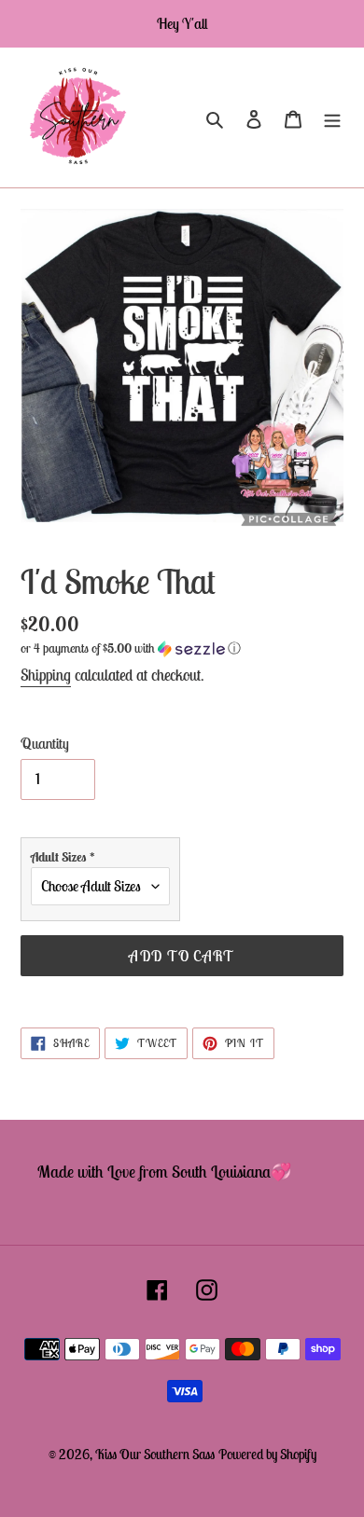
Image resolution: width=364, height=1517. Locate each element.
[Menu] (332, 118)
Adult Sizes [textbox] (63, 856)
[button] (131, 648)
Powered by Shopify (267, 1454)
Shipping (46, 675)
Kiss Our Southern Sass (155, 1454)
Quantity (45, 743)
